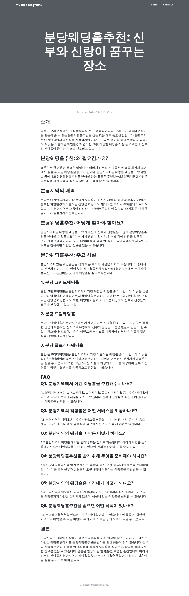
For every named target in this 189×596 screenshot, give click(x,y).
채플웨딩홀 (85, 295)
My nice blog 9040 (29, 5)
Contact (168, 5)
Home (154, 5)
